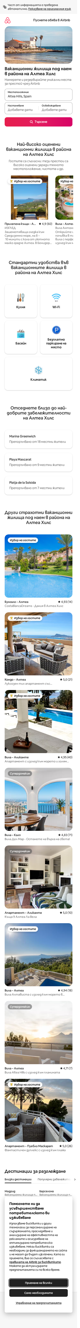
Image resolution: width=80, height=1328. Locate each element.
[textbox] (21, 110)
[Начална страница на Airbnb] (7, 20)
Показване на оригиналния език (49, 9)
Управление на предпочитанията (39, 1303)
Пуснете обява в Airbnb (51, 20)
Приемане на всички (38, 1283)
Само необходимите (38, 1293)
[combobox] (38, 96)
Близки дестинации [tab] (18, 1179)
